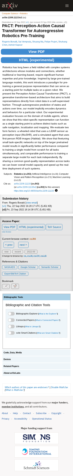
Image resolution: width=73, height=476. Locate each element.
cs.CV (36, 256)
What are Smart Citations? (48, 333)
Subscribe (41, 413)
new (6, 252)
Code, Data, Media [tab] (13, 353)
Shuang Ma (37, 41)
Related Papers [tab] (11, 366)
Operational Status (42, 418)
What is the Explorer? (48, 314)
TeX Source (54, 227)
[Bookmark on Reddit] (15, 286)
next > (23, 244)
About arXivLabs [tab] (12, 373)
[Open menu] (67, 6)
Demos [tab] (7, 359)
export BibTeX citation (15, 274)
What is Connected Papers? (47, 320)
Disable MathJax (59, 387)
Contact (27, 413)
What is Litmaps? (32, 326)
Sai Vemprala (24, 41)
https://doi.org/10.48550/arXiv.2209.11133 (34, 191)
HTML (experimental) (36, 60)
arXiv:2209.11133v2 (26, 187)
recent (18, 252)
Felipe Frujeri (50, 41)
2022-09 (31, 252)
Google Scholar (28, 267)
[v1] (4, 206)
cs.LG (43, 256)
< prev (9, 244)
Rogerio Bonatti (9, 41)
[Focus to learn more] (56, 190)
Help (15, 413)
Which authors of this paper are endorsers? (27, 387)
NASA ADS (9, 267)
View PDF (37, 52)
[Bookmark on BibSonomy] (6, 286)
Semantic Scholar (49, 267)
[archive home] (10, 5)
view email (31, 202)
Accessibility (20, 418)
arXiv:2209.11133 (22, 184)
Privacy (5, 418)
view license (6, 232)
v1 (27, 22)
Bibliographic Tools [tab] (13, 297)
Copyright (56, 413)
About (5, 413)
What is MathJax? (14, 390)
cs (25, 256)
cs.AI (29, 256)
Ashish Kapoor (15, 45)
